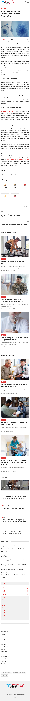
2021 (3, 608)
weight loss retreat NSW (6, 672)
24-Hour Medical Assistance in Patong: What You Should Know (14, 385)
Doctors (3, 634)
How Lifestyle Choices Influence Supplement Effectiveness (12, 570)
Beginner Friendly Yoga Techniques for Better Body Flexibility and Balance (14, 497)
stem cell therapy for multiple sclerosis (17, 159)
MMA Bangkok (4, 675)
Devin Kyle (5, 270)
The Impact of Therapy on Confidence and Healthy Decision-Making (13, 575)
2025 (3, 597)
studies (8, 128)
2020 (3, 610)
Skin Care (3, 654)
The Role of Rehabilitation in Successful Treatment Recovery (14, 509)
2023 (3, 602)
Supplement (4, 656)
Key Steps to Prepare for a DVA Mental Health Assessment (14, 423)
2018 (3, 616)
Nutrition (3, 651)
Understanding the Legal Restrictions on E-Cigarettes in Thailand (14, 339)
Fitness (2, 642)
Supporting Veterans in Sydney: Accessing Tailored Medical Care (12, 301)
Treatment (6, 505)
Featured (3, 639)
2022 (3, 605)
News (2, 649)
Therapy (3, 659)
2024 (3, 600)
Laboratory (3, 646)
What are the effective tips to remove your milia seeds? (15, 225)
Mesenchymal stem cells (8, 111)
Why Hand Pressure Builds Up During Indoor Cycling (13, 262)
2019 (3, 613)
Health (3, 8)
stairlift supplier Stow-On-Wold (19, 672)
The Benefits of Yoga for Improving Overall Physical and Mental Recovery (14, 520)
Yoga (4, 494)
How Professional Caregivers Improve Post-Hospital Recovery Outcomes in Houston (13, 462)
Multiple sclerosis (6, 40)
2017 (3, 618)
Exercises (3, 637)
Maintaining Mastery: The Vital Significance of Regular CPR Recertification (15, 215)
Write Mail (15, 697)
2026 (3, 583)
